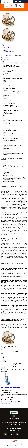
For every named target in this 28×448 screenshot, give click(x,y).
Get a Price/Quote (5, 59)
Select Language (18, 1)
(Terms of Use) (19, 444)
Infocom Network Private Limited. (18, 445)
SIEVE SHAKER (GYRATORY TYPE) (10, 388)
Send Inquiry (6, 45)
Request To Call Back (6, 47)
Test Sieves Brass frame (9, 51)
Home (4, 49)
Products (5, 50)
